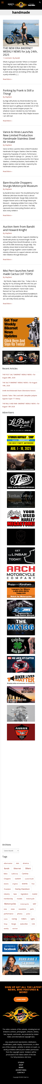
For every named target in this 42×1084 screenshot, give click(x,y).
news (13, 909)
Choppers (7, 879)
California (14, 874)
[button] (40, 2)
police (28, 914)
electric (6, 884)
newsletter (22, 909)
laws (15, 894)
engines (15, 884)
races (6, 919)
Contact (21, 1072)
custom (18, 878)
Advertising (21, 1070)
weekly (6, 929)
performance (8, 914)
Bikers (28, 868)
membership (8, 899)
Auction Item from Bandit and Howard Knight (19, 228)
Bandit (6, 868)
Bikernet (17, 868)
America (26, 863)
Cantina (25, 873)
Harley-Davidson (22, 889)
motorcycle (30, 899)
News (21, 1067)
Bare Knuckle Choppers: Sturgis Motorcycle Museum (20, 184)
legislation (24, 894)
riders (23, 918)
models (19, 899)
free (33, 884)
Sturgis (13, 924)
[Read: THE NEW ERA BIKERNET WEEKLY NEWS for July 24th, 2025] (21, 33)
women (15, 929)
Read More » (7, 79)
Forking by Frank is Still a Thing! (18, 92)
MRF (34, 904)
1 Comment (7, 58)
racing (14, 919)
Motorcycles (10, 903)
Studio (21, 1062)
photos (19, 914)
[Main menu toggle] (2, 2)
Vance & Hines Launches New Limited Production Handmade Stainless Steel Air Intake (19, 137)
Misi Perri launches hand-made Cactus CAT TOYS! (18, 272)
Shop (5, 924)
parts (32, 909)
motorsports (24, 904)
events (25, 883)
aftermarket (8, 863)
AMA (17, 863)
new (5, 909)
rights (33, 919)
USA (33, 924)
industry (7, 894)
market (34, 894)
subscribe (24, 924)
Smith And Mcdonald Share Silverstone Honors (19, 391)
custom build (29, 879)
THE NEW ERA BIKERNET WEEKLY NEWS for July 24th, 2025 (20, 51)
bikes (6, 874)
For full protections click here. (21, 1057)
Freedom (7, 889)
